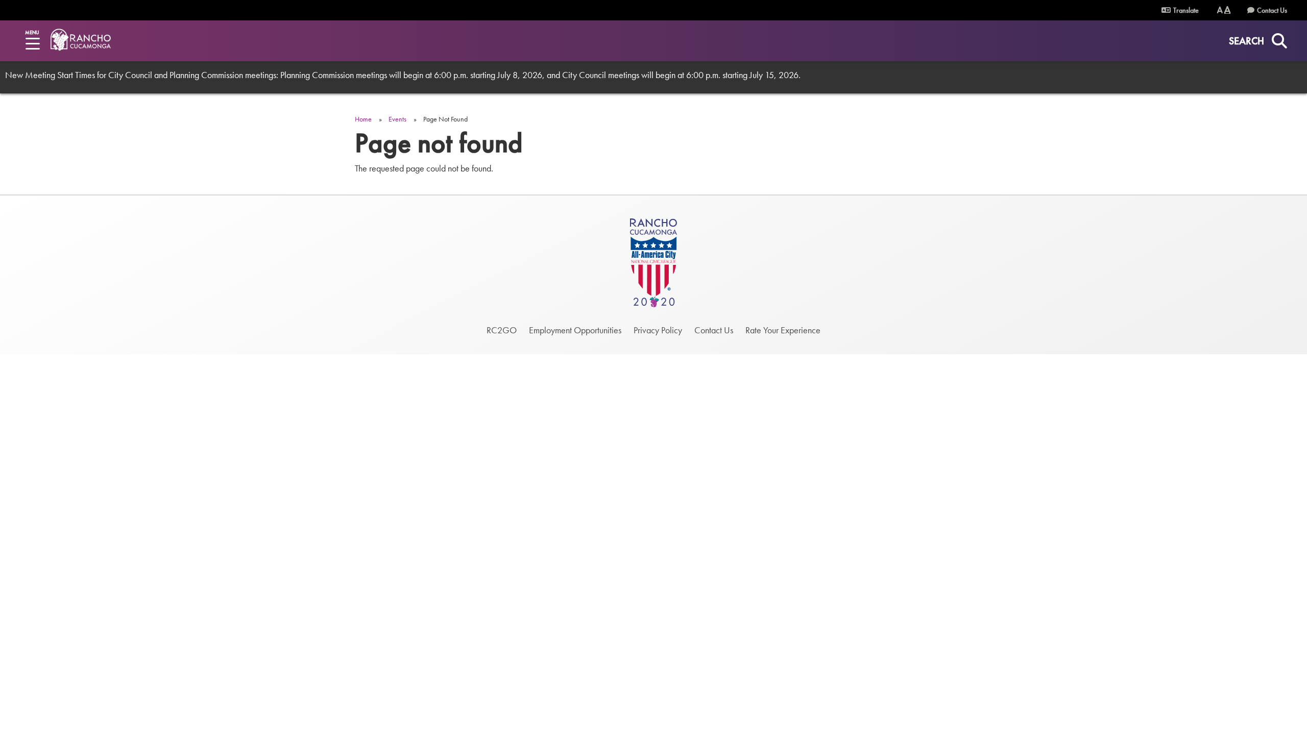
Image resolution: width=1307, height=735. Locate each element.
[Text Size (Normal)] (1220, 10)
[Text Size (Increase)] (1227, 10)
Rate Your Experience (782, 330)
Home (363, 119)
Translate (1185, 10)
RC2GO (502, 330)
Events (397, 119)
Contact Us (1272, 10)
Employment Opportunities (575, 330)
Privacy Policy (658, 330)
